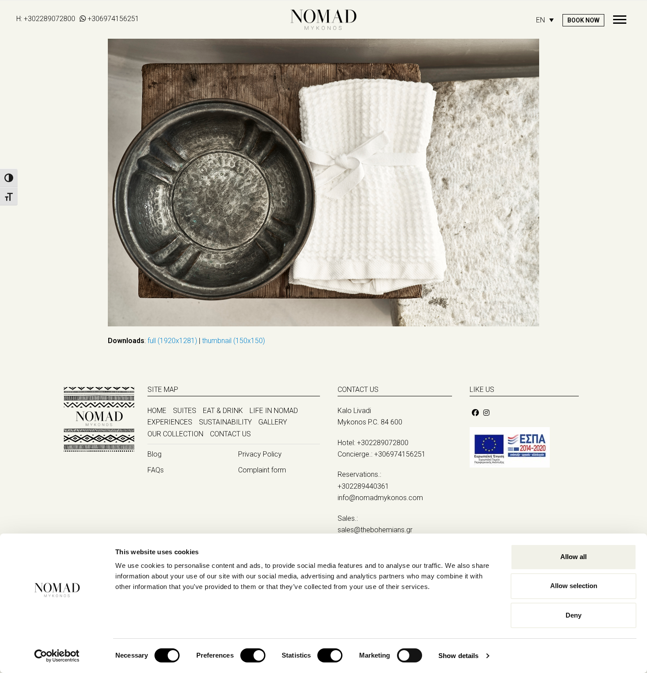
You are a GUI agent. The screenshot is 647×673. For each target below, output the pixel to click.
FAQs (155, 470)
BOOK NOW (583, 20)
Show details (458, 655)
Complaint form (262, 470)
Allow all (573, 556)
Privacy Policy (260, 454)
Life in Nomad (274, 410)
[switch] (252, 655)
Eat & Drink (223, 410)
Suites (184, 410)
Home (156, 410)
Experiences (169, 422)
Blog (154, 454)
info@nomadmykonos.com (380, 498)
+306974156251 (113, 19)
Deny (573, 615)
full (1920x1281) (172, 340)
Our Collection (175, 434)
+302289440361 (363, 486)
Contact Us (230, 434)
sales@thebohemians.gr (375, 530)
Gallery (272, 422)
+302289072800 (49, 19)
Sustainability (225, 422)
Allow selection (573, 585)
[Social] (475, 413)
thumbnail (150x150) (233, 340)
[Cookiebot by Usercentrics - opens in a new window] (57, 655)
